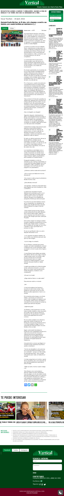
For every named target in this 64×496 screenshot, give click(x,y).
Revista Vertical (53, 48)
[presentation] (3, 411)
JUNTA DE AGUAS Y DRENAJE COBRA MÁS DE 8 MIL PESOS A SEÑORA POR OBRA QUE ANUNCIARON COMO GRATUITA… (55, 81)
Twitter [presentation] (15, 450)
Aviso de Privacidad (32, 493)
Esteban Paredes (53, 73)
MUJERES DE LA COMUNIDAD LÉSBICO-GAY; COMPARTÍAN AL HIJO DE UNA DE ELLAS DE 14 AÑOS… (56, 32)
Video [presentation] (12, 28)
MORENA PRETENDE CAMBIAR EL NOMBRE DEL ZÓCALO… (26, 438)
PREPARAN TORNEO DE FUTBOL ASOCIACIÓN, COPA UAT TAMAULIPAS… (30, 432)
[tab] (4, 28)
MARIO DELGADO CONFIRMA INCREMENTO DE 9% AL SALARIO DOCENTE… (30, 433)
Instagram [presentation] (24, 450)
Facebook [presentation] (7, 450)
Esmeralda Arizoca (54, 96)
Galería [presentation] (4, 28)
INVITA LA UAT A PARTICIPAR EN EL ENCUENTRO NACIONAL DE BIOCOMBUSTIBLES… (33, 430)
